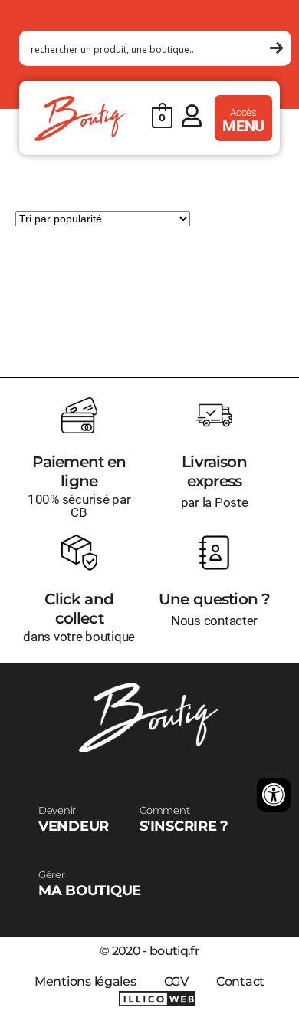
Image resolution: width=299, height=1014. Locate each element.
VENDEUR (73, 819)
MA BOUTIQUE (89, 883)
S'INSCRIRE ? (184, 819)
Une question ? (214, 599)
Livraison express (214, 471)
